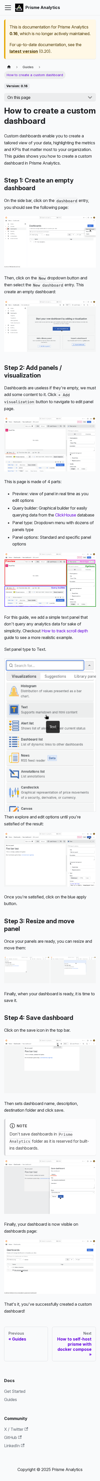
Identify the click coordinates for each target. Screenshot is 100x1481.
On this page (19, 97)
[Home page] (9, 67)
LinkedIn (12, 1445)
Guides (10, 1399)
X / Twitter (13, 1429)
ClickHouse (65, 515)
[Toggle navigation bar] (8, 8)
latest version (23, 51)
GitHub (10, 1437)
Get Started (14, 1391)
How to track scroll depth (65, 630)
